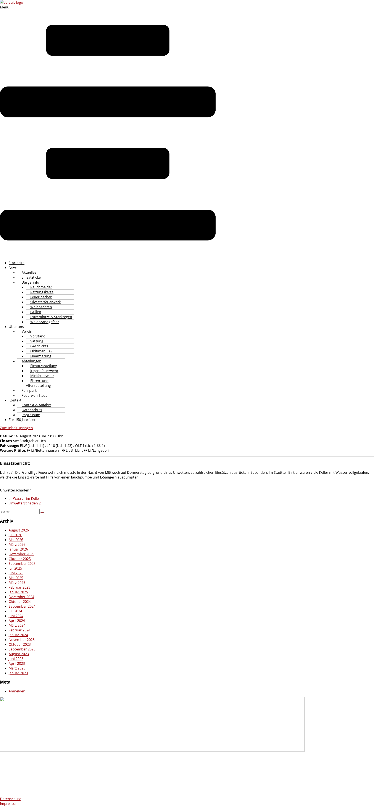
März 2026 (17, 544)
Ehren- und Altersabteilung (38, 383)
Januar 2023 (18, 673)
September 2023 (22, 649)
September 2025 (22, 563)
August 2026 (19, 530)
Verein (27, 331)
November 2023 (22, 639)
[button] (108, 131)
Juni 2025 (16, 573)
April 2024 (17, 620)
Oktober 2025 (20, 558)
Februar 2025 (19, 587)
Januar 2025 (18, 592)
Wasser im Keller (24, 498)
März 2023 (17, 668)
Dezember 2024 (21, 596)
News (13, 267)
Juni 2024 (16, 615)
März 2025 (17, 582)
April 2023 (17, 663)
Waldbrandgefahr (44, 322)
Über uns (16, 326)
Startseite (16, 262)
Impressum (31, 415)
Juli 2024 (15, 611)
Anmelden (17, 691)
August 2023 (19, 654)
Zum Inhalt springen (16, 427)
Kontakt (15, 400)
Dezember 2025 (21, 554)
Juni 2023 (16, 658)
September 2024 (22, 606)
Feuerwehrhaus (34, 395)
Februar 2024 (19, 630)
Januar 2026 (18, 549)
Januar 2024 (18, 635)
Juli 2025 (15, 568)
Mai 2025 (16, 577)
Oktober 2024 (20, 601)
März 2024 (17, 625)
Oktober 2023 (20, 644)
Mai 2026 (16, 539)
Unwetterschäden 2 (27, 503)
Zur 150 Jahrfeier (22, 419)
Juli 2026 (15, 535)
